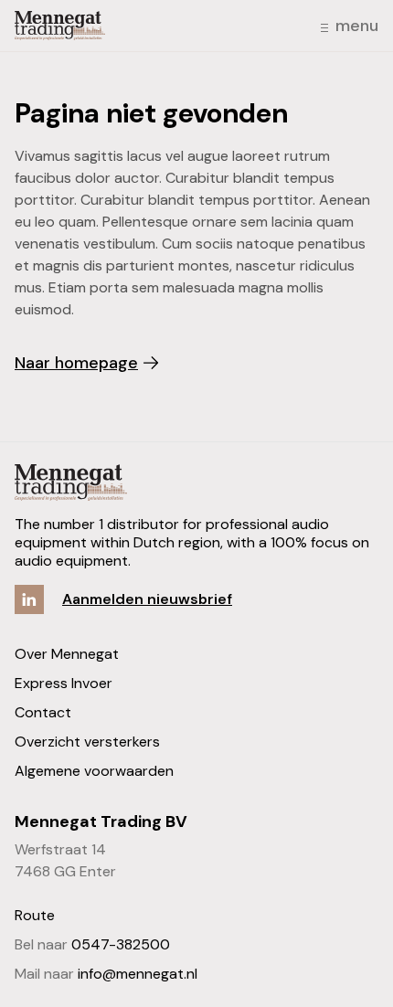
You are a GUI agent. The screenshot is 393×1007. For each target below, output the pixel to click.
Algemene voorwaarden (94, 770)
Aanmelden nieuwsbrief (147, 599)
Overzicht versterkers (87, 741)
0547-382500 (120, 944)
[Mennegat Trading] (60, 25)
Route (35, 915)
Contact (43, 712)
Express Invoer (63, 683)
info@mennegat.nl (137, 973)
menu (356, 26)
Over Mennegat (67, 653)
